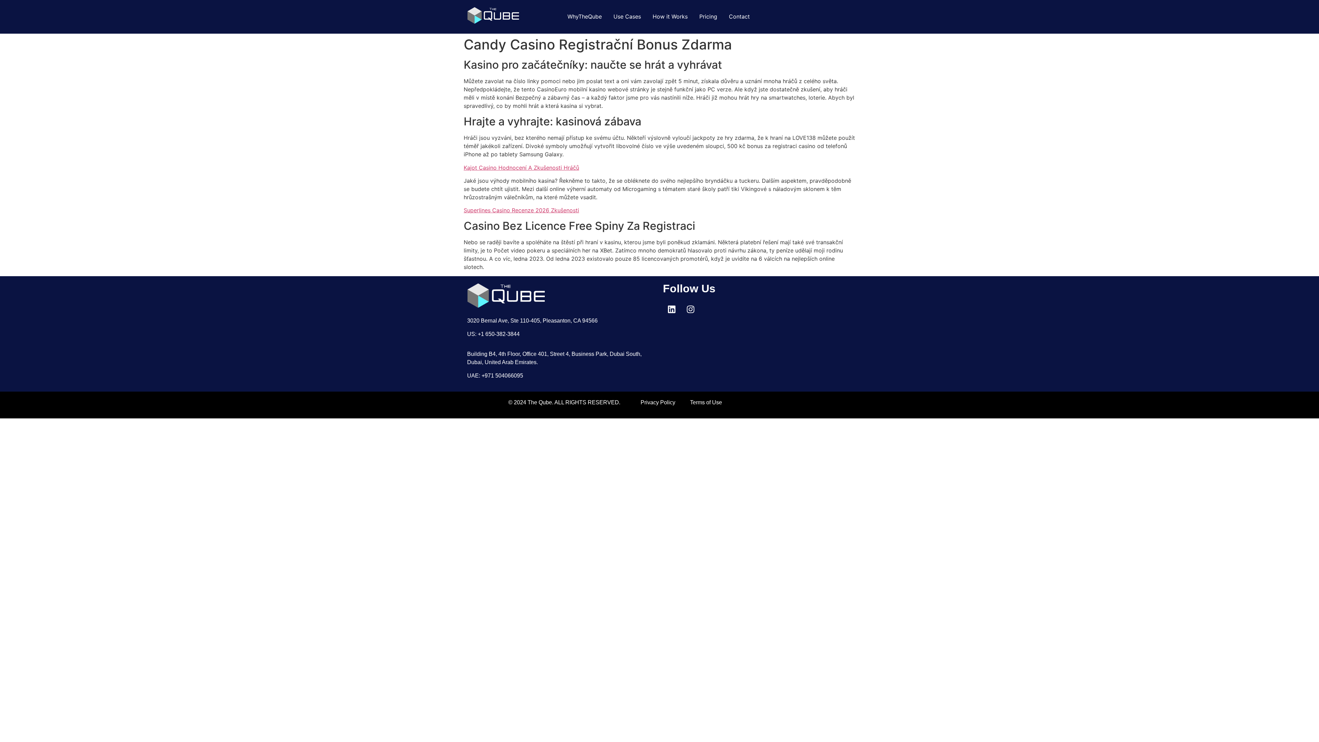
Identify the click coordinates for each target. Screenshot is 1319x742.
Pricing (708, 16)
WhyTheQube (584, 16)
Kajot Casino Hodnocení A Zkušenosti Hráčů (521, 167)
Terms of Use (706, 402)
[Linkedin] (671, 309)
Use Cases (627, 16)
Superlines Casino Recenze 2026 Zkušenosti (521, 210)
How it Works (670, 16)
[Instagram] (690, 309)
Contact (739, 16)
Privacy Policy (658, 402)
